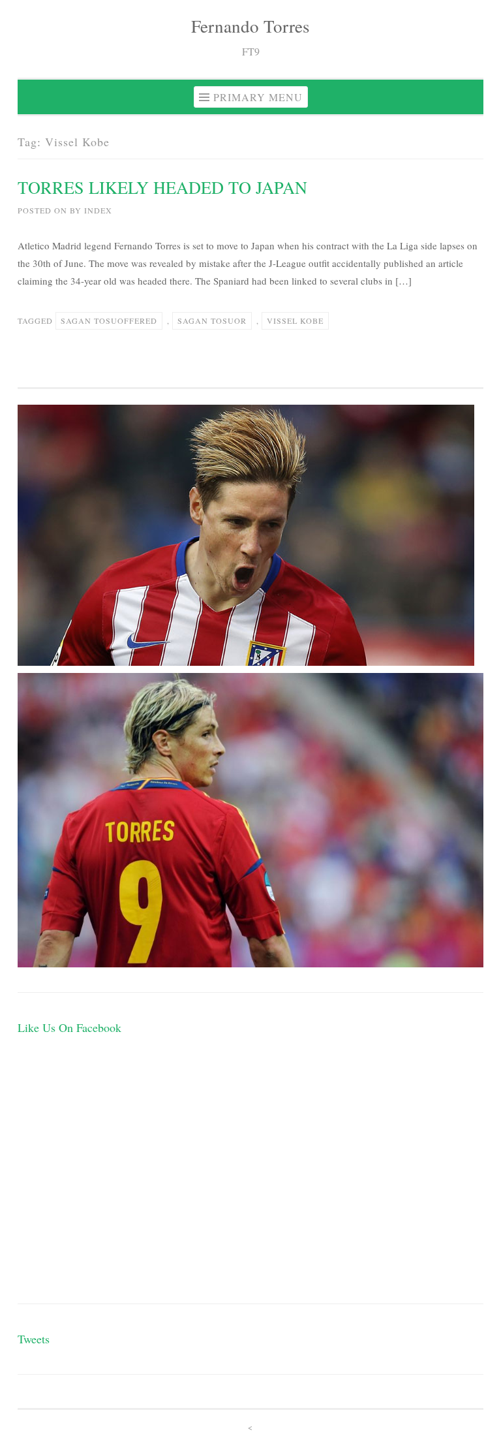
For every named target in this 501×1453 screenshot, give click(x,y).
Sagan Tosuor (212, 320)
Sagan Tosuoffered (109, 320)
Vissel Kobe (295, 320)
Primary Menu (258, 97)
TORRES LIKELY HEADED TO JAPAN (162, 187)
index (98, 210)
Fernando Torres (250, 26)
